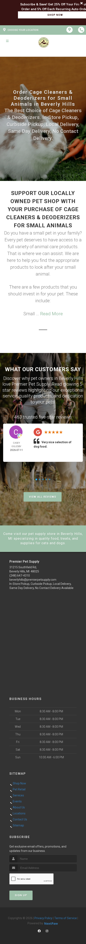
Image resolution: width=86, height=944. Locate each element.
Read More (51, 313)
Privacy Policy (43, 918)
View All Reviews (42, 496)
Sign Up (21, 895)
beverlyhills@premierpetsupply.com (32, 579)
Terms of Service (65, 918)
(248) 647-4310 (19, 575)
